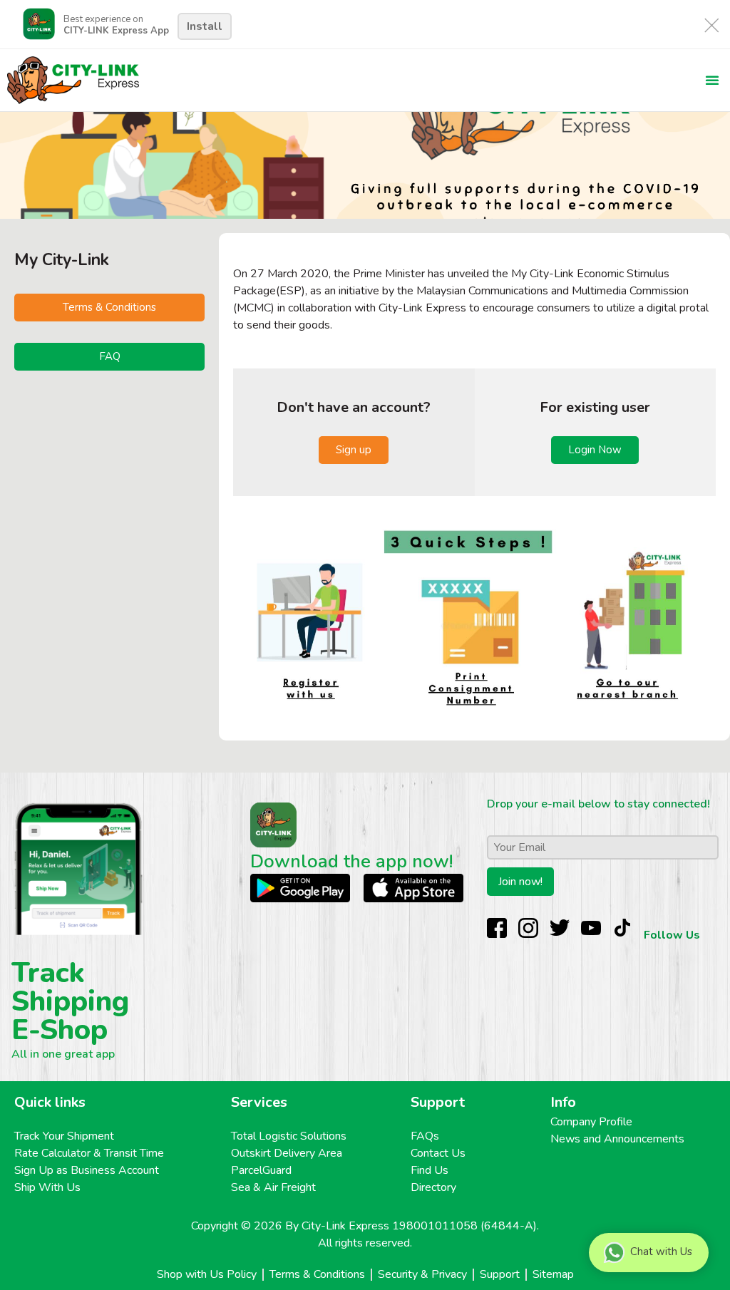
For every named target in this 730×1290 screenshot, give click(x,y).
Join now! (520, 881)
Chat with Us (661, 1251)
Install (204, 26)
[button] (712, 80)
